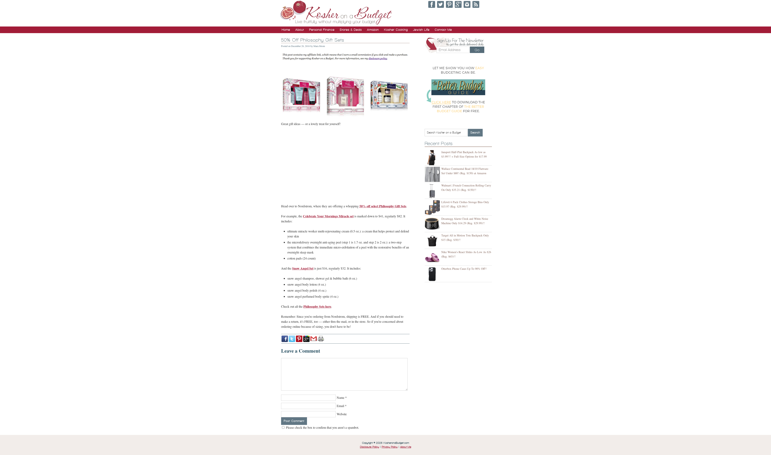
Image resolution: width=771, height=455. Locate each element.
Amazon (373, 29)
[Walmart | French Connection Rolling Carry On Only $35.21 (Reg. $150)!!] (433, 191)
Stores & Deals (351, 29)
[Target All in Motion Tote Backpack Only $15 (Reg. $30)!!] (433, 241)
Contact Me (443, 29)
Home (286, 29)
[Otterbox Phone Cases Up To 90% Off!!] (433, 274)
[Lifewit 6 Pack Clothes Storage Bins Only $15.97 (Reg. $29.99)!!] (433, 207)
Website (342, 414)
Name (340, 397)
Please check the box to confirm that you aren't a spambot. (322, 427)
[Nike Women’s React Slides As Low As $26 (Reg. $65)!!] (433, 257)
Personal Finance (322, 29)
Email (340, 406)
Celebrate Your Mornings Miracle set (328, 216)
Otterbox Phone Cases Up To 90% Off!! (464, 269)
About (299, 29)
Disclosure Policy (369, 447)
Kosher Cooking (396, 29)
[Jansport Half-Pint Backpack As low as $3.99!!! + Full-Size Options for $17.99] (433, 157)
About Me (405, 447)
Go (477, 50)
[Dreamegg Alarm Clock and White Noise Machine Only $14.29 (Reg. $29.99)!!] (433, 224)
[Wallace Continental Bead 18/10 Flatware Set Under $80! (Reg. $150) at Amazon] (433, 174)
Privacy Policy (390, 447)
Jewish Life (421, 29)
